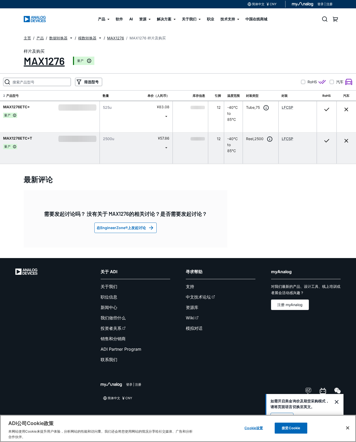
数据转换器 (58, 38)
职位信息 (109, 297)
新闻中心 (109, 307)
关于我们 (109, 286)
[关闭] (347, 428)
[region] (178, 428)
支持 (190, 286)
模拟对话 (194, 328)
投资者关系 (111, 328)
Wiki (190, 317)
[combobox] (136, 116)
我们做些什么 (113, 317)
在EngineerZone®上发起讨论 (121, 227)
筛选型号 (91, 82)
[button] (71, 38)
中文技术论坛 (198, 297)
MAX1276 (44, 61)
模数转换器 (87, 38)
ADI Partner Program (121, 349)
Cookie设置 (253, 428)
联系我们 (109, 359)
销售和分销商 (113, 338)
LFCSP (287, 107)
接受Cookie (291, 428)
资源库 (192, 307)
